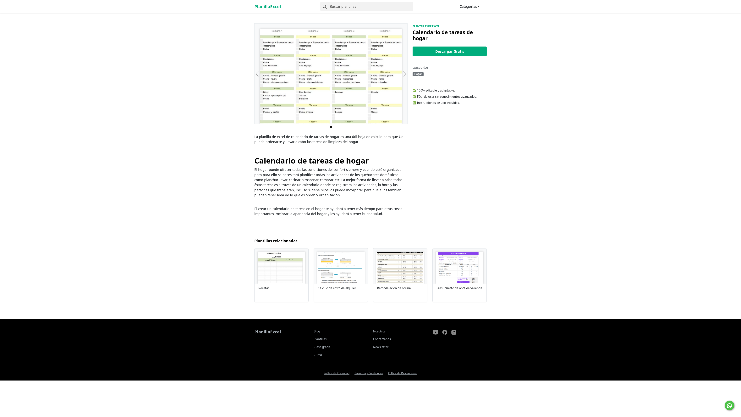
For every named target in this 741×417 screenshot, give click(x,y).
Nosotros (379, 331)
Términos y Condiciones (368, 373)
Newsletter (380, 347)
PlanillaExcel (267, 6)
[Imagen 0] (331, 127)
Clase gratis (322, 347)
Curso (318, 355)
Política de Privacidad (336, 373)
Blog (317, 331)
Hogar (418, 74)
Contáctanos (382, 339)
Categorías (468, 6)
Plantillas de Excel (426, 26)
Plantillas (320, 339)
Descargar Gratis (449, 51)
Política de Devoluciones (402, 373)
